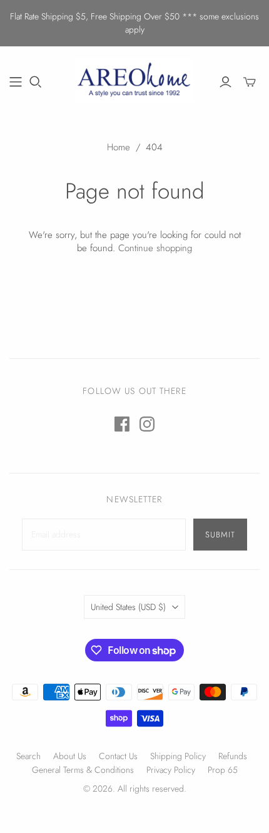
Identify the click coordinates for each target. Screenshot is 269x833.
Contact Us (118, 756)
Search (28, 756)
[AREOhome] (134, 79)
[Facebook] (121, 424)
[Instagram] (147, 424)
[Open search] (35, 82)
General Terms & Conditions (83, 769)
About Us (69, 756)
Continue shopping (155, 248)
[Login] (225, 82)
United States (128, 607)
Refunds (232, 756)
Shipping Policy (178, 756)
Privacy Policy (170, 769)
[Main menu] (15, 82)
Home (118, 147)
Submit (220, 535)
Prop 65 (223, 769)
